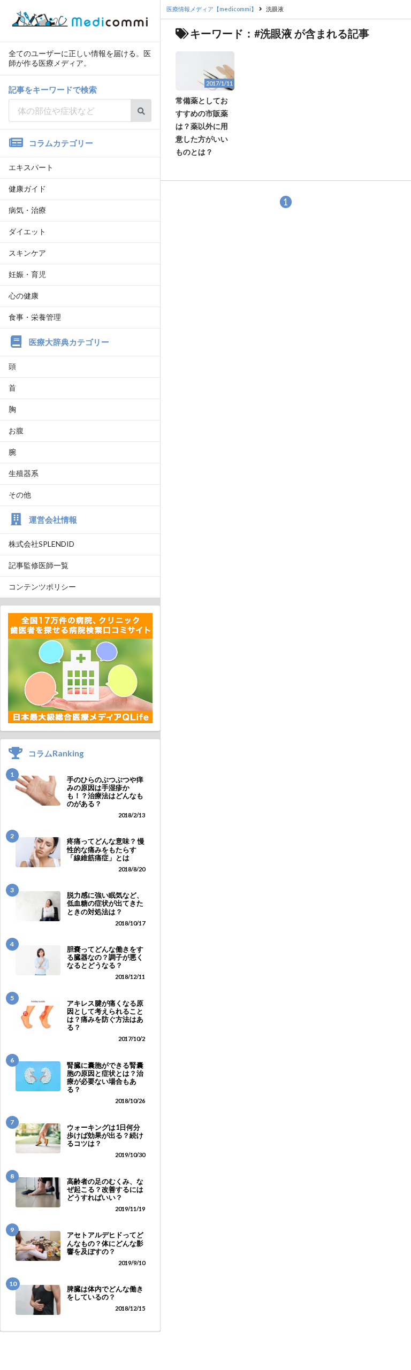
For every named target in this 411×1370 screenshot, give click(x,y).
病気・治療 (27, 210)
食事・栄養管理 (35, 317)
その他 (20, 494)
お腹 (16, 430)
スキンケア (27, 252)
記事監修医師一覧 (38, 565)
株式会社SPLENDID (41, 543)
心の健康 (24, 295)
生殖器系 (24, 473)
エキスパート (31, 167)
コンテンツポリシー (42, 586)
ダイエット (27, 231)
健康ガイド (27, 188)
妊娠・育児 (27, 274)
